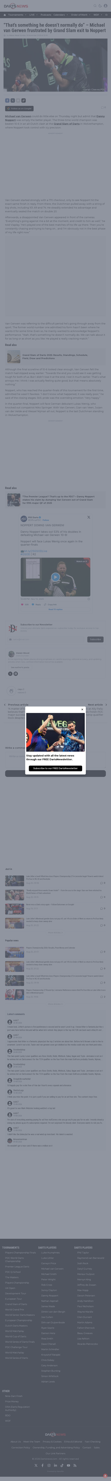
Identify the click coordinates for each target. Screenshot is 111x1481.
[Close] (82, 709)
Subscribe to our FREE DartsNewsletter (55, 768)
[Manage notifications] (105, 1476)
